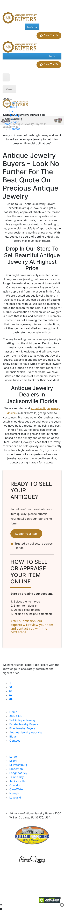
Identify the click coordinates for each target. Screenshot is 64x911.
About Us (15, 716)
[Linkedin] (10, 695)
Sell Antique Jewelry (22, 720)
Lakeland (15, 797)
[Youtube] (10, 699)
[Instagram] (10, 691)
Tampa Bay (16, 777)
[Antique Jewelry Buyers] (20, 17)
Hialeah (14, 793)
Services (14, 122)
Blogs (13, 736)
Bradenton (16, 769)
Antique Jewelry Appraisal (26, 732)
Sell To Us (51, 35)
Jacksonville (17, 781)
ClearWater (16, 789)
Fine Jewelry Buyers (22, 728)
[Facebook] (10, 683)
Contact (14, 129)
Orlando (14, 785)
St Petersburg (18, 764)
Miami (13, 760)
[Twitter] (10, 687)
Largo (13, 756)
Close (9, 89)
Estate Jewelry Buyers (23, 724)
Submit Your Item (26, 533)
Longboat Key (18, 773)
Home (13, 103)
